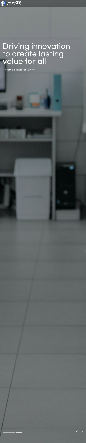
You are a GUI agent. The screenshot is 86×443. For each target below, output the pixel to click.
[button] (6, 432)
